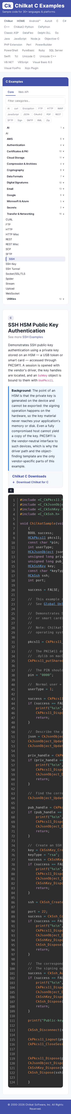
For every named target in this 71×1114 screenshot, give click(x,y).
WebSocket (13, 293)
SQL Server (56, 50)
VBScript (23, 62)
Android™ (34, 20)
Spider (10, 278)
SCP (8, 249)
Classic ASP (11, 32)
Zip (48, 120)
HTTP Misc (12, 234)
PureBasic (28, 50)
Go (57, 32)
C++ (7, 26)
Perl (28, 44)
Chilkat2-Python (24, 26)
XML (39, 120)
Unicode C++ (48, 56)
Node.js (35, 38)
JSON (26, 114)
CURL (9, 219)
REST (58, 114)
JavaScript (20, 38)
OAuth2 (38, 114)
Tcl (16, 56)
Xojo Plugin (31, 68)
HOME (21, 20)
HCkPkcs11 (37, 538)
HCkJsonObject (41, 552)
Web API (23, 91)
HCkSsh (34, 575)
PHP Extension (13, 44)
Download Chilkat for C (33, 482)
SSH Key (11, 263)
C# (64, 20)
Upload (10, 288)
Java (7, 38)
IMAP (60, 108)
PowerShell (11, 50)
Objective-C (52, 38)
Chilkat (8, 20)
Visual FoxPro (12, 68)
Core (11, 91)
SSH (12, 259)
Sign (20, 120)
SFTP (10, 120)
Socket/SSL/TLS (15, 273)
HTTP (50, 108)
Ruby (42, 50)
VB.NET (9, 62)
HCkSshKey (37, 566)
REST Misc (12, 244)
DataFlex (28, 32)
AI (8, 108)
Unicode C (28, 56)
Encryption (28, 108)
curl (16, 108)
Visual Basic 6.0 (42, 62)
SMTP (30, 120)
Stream (10, 283)
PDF (49, 114)
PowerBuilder (44, 44)
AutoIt (48, 20)
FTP (40, 108)
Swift (7, 56)
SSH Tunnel (13, 268)
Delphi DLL (44, 32)
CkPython (44, 26)
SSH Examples (32, 337)
